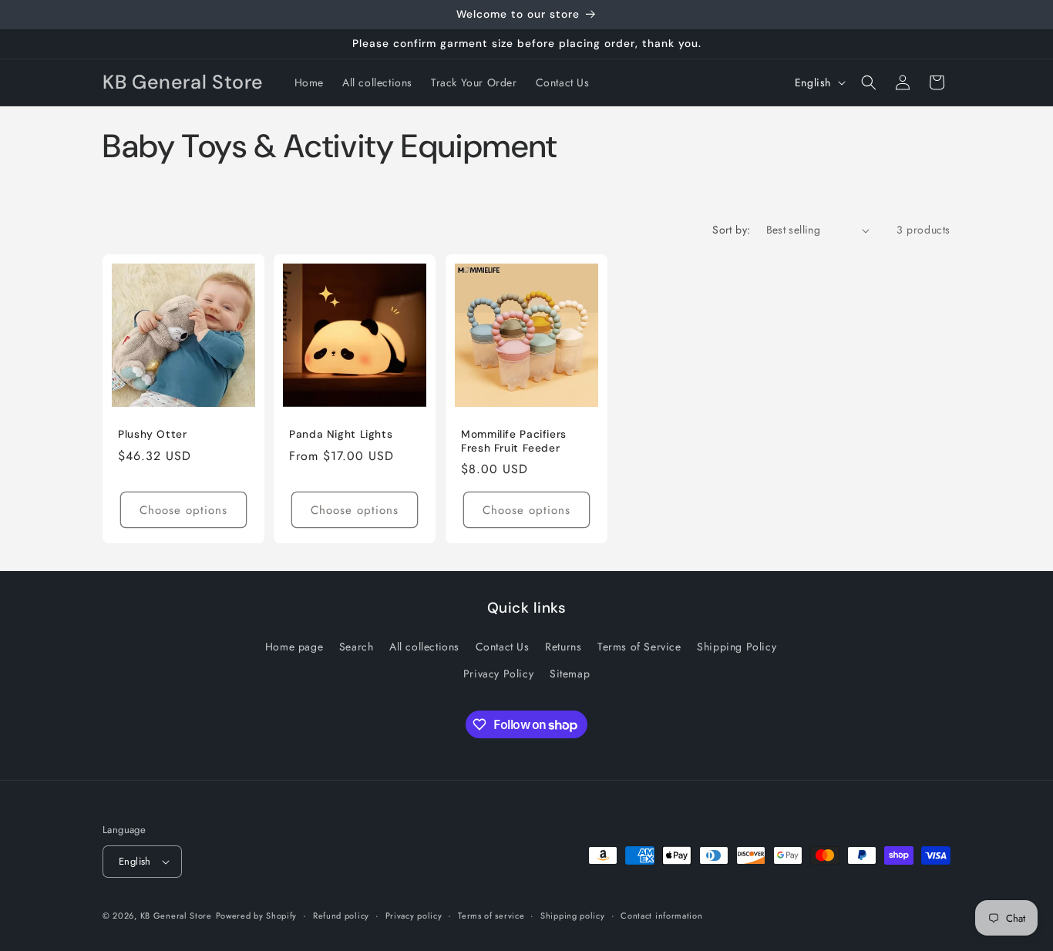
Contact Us (503, 646)
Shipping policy (572, 915)
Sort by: (731, 229)
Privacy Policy (498, 673)
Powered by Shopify (257, 915)
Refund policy (341, 915)
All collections (424, 646)
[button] (869, 82)
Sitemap (570, 673)
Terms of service (491, 915)
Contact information (661, 915)
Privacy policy (413, 915)
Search (356, 646)
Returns (563, 646)
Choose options (183, 510)
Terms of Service (639, 646)
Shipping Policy (736, 646)
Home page (294, 646)
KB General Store (176, 915)
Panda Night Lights (340, 434)
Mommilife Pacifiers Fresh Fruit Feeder (514, 441)
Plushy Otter (152, 434)
